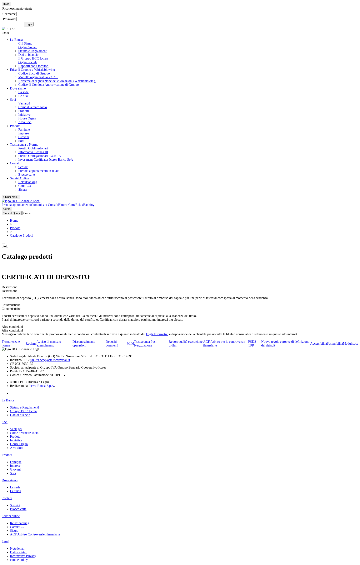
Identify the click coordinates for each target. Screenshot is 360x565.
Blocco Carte (66, 204)
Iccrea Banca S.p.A (41, 385)
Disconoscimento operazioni (83, 343)
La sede (23, 92)
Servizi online (11, 516)
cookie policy (19, 559)
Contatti (15, 163)
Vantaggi (24, 103)
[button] (180, 33)
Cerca (6, 208)
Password (9, 19)
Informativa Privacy (23, 556)
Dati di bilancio (28, 54)
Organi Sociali (27, 47)
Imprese (23, 133)
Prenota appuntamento (16, 204)
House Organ (27, 118)
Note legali (17, 548)
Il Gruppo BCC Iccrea (33, 58)
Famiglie (24, 129)
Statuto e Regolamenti (32, 51)
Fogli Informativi (157, 334)
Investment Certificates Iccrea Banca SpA (45, 159)
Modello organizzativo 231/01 (38, 77)
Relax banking (19, 523)
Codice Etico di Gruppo (34, 73)
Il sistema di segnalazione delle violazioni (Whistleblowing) (57, 81)
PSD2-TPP (252, 343)
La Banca (16, 39)
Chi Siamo (25, 43)
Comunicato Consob (44, 204)
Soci (13, 99)
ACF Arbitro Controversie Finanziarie (35, 534)
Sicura (22, 189)
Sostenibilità (335, 343)
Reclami (31, 343)
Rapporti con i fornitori (33, 66)
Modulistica (350, 343)
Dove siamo (18, 88)
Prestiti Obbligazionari (33, 148)
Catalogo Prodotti (21, 235)
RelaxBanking (27, 182)
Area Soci (24, 122)
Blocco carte (26, 174)
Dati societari (18, 552)
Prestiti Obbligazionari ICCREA (39, 156)
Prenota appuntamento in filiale (38, 171)
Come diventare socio (32, 107)
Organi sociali (27, 62)
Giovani (23, 137)
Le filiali (23, 96)
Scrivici (23, 167)
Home (14, 220)
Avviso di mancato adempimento (48, 343)
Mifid (130, 343)
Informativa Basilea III (33, 152)
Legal (5, 541)
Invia (6, 3)
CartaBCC (25, 186)
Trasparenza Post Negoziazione (145, 343)
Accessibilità (318, 343)
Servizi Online (19, 178)
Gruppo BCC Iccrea (23, 411)
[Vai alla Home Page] (21, 201)
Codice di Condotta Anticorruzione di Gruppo (48, 84)
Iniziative (24, 114)
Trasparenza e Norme (24, 144)
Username (9, 14)
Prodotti (23, 111)
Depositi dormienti (112, 343)
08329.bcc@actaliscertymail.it (50, 360)
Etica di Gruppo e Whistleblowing (32, 69)
